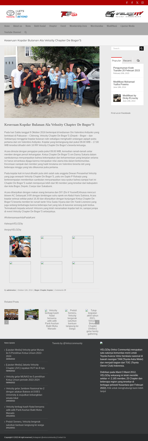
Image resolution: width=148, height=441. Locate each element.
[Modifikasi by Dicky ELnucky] (117, 96)
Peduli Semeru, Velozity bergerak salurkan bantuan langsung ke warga (25, 423)
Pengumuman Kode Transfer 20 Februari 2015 (126, 69)
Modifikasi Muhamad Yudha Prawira (124, 83)
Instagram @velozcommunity (44, 437)
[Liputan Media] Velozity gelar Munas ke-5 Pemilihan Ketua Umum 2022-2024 (25, 353)
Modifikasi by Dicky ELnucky (130, 96)
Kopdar (50, 290)
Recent (127, 60)
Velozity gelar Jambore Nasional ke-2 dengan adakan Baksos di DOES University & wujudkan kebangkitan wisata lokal (25, 393)
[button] (26, 32)
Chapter (43, 290)
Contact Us (61, 437)
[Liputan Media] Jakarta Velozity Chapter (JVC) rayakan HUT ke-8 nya (25, 366)
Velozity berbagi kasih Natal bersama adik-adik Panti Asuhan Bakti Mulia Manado (25, 410)
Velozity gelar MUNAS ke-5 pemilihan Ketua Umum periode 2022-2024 (25, 378)
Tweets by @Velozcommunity (67, 343)
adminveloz (11, 290)
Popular (116, 60)
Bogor (37, 290)
